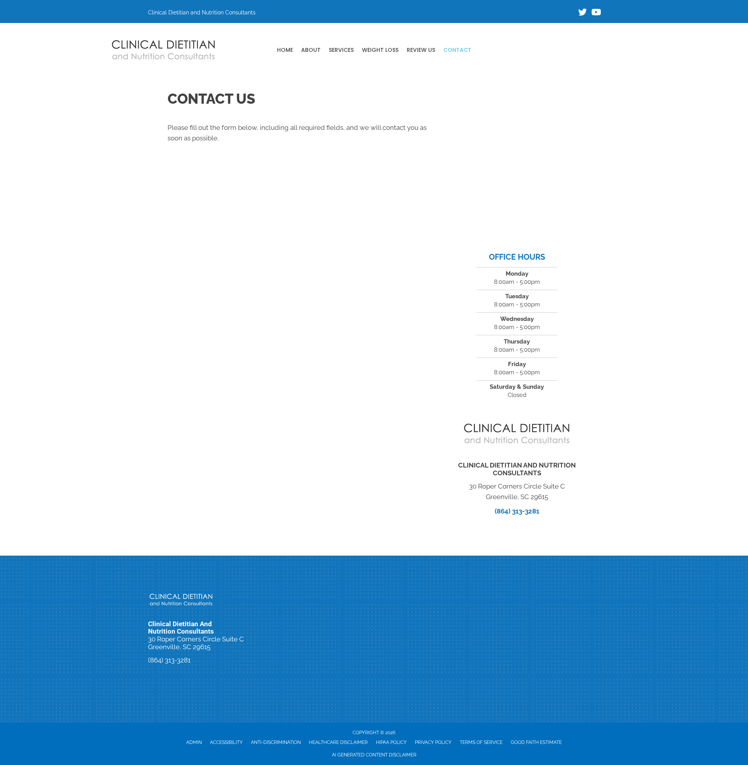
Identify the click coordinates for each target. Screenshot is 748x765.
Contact (457, 50)
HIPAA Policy (391, 742)
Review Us (421, 50)
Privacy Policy (433, 742)
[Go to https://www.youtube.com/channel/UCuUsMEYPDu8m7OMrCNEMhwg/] (595, 13)
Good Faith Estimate (536, 742)
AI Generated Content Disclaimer (374, 755)
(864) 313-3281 (517, 511)
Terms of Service (481, 742)
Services (341, 50)
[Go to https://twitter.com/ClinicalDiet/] (582, 13)
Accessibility (226, 742)
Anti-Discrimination (276, 742)
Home (285, 50)
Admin (194, 742)
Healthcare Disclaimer (338, 742)
